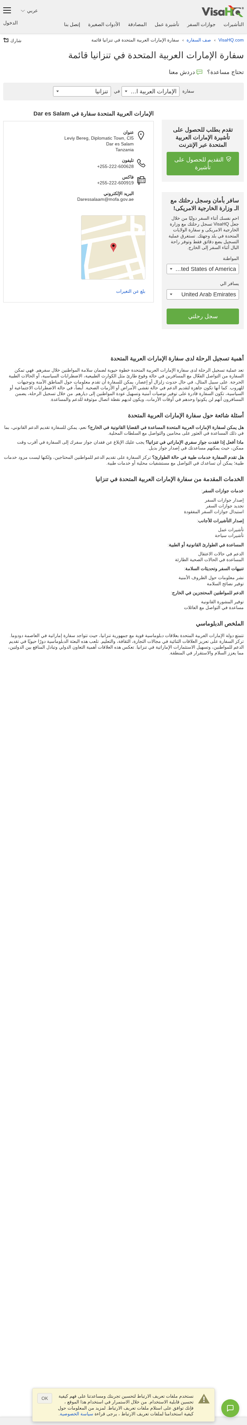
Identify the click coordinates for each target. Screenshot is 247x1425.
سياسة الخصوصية (76, 1413)
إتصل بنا (72, 24)
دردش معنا (182, 72)
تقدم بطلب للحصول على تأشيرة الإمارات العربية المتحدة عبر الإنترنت (203, 137)
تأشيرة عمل (167, 24)
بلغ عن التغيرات (130, 291)
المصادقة (137, 24)
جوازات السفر (201, 24)
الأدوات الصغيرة (104, 24)
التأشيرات (234, 24)
